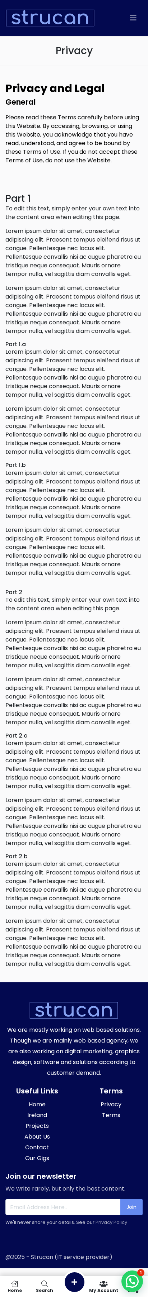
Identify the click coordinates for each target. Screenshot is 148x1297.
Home (15, 1290)
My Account (103, 1290)
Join (131, 1207)
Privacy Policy (111, 1222)
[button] (132, 1281)
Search (44, 1290)
